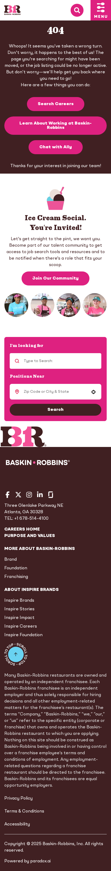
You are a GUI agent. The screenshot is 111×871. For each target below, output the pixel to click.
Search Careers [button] (56, 104)
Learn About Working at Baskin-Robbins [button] (55, 125)
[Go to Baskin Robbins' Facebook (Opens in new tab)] (7, 494)
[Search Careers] (81, 10)
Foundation (15, 568)
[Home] (12, 10)
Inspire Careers (20, 626)
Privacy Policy (18, 798)
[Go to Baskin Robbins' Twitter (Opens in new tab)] (18, 494)
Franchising (16, 577)
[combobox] (54, 391)
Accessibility (17, 824)
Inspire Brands (19, 600)
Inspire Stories (19, 609)
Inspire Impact (19, 618)
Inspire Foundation (23, 635)
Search (55, 410)
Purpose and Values (29, 536)
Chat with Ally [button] (55, 147)
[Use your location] (93, 392)
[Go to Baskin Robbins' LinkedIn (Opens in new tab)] (40, 494)
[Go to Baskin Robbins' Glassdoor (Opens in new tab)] (50, 494)
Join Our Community (55, 278)
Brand (10, 559)
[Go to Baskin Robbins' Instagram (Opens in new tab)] (29, 494)
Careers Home (22, 529)
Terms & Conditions (24, 811)
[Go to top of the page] (15, 654)
